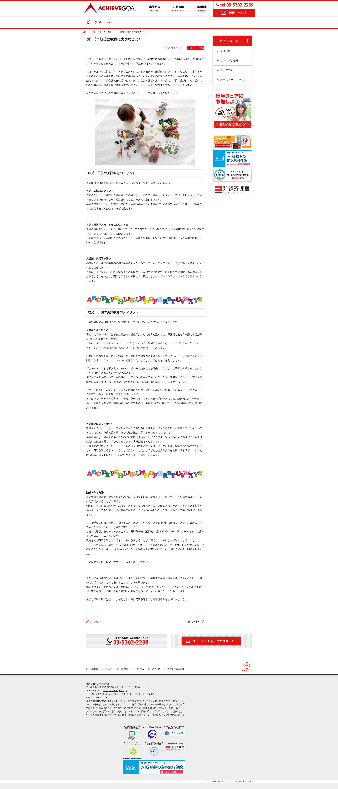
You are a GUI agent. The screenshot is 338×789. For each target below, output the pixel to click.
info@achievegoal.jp (115, 690)
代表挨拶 (94, 669)
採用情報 (125, 669)
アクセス (156, 669)
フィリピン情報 (229, 60)
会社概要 (140, 669)
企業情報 (225, 51)
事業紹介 (109, 669)
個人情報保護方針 (175, 669)
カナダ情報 (226, 70)
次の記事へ (96, 622)
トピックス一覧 (228, 41)
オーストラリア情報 (102, 32)
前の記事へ (194, 622)
